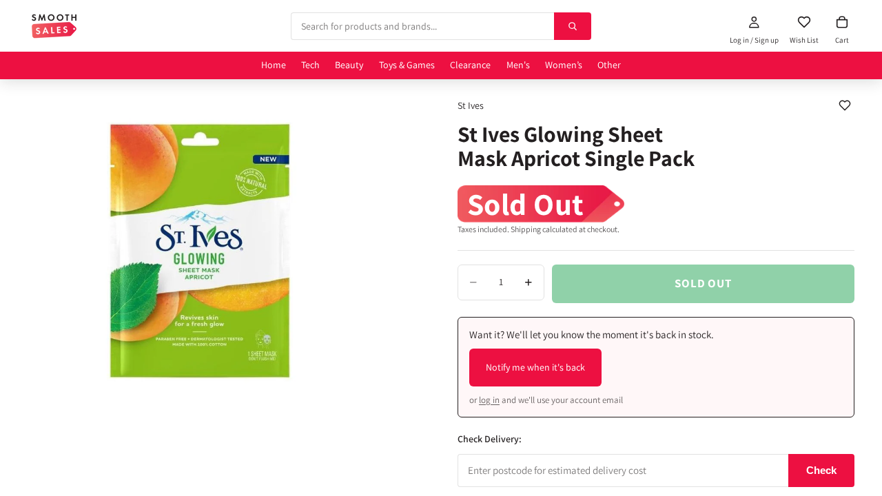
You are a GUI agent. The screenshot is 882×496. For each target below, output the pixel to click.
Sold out (703, 283)
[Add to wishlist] (844, 105)
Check (821, 470)
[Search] (572, 26)
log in (489, 400)
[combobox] (422, 26)
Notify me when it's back (535, 367)
